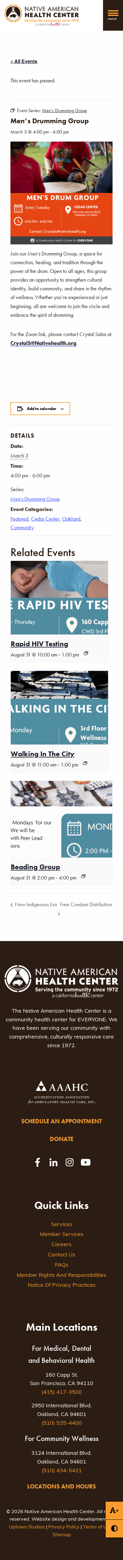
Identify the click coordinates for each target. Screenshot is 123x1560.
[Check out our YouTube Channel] (85, 1162)
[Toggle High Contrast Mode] (114, 1528)
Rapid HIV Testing (39, 643)
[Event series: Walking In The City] (85, 763)
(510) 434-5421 (61, 1471)
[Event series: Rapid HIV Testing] (86, 653)
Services (61, 1225)
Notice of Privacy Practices (62, 1285)
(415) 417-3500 (61, 1392)
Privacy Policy (63, 1527)
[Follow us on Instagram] (69, 1162)
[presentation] (59, 598)
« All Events (23, 61)
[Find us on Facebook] (37, 1162)
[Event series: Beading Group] (83, 876)
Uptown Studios (27, 1527)
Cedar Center (45, 518)
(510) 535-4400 (61, 1423)
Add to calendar (41, 408)
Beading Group (35, 866)
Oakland (71, 518)
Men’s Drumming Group (35, 498)
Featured (19, 518)
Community (22, 527)
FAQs (61, 1265)
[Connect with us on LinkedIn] (53, 1162)
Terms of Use (97, 1527)
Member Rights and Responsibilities (61, 1275)
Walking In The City (42, 753)
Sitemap (61, 1535)
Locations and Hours (61, 1486)
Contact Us (61, 1255)
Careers (61, 1245)
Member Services (61, 1234)
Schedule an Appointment (61, 1121)
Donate (61, 1139)
